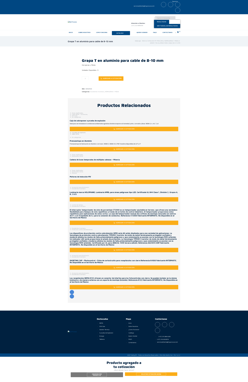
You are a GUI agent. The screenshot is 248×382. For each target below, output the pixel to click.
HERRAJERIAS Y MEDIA (172, 41)
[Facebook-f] (163, 4)
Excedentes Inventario (97, 91)
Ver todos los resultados (167, 26)
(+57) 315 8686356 (137, 25)
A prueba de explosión (79, 132)
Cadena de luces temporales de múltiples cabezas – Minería (95, 160)
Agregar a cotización (112, 78)
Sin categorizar (76, 117)
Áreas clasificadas (77, 113)
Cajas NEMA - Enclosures (79, 114)
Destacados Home (77, 156)
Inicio (144, 41)
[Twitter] (170, 4)
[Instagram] (177, 10)
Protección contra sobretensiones (82, 229)
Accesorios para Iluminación (80, 187)
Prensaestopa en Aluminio (81, 141)
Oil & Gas (74, 115)
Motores (74, 173)
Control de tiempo (77, 205)
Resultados (161, 22)
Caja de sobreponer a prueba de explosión (87, 121)
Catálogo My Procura (155, 41)
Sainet (178, 355)
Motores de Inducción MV (80, 177)
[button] (121, 33)
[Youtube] (177, 4)
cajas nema (75, 134)
